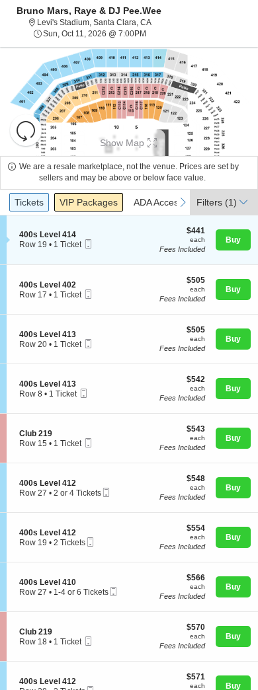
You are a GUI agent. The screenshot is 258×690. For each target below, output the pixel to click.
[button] (26, 130)
